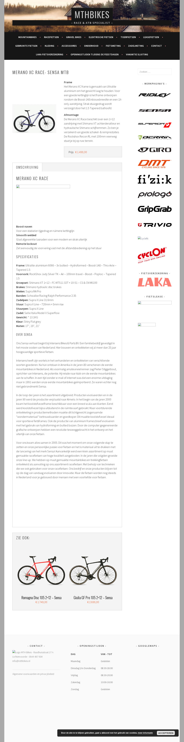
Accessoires (69, 45)
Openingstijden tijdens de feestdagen (95, 54)
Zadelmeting (136, 45)
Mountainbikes (27, 37)
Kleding (49, 45)
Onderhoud (91, 45)
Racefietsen (51, 37)
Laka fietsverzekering (49, 54)
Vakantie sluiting (137, 54)
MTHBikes (92, 14)
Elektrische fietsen (101, 37)
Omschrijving (27, 167)
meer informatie (145, 732)
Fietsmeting (113, 45)
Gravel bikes (73, 37)
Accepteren (165, 733)
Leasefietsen (151, 37)
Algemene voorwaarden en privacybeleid (33, 674)
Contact (156, 45)
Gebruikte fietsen (26, 45)
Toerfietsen (128, 37)
